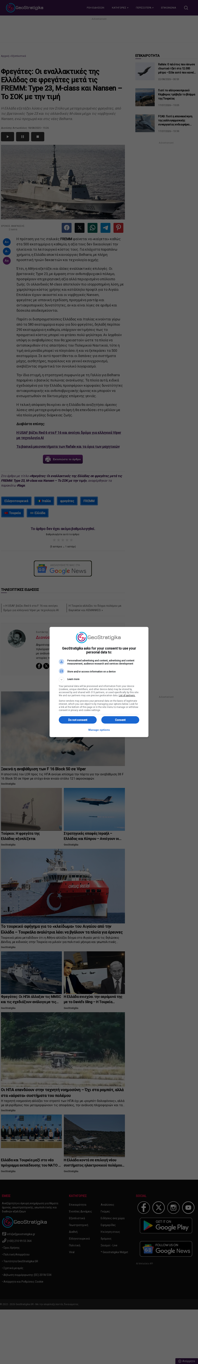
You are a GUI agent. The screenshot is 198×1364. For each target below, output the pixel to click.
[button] (99, 679)
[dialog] (99, 682)
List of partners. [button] (127, 695)
